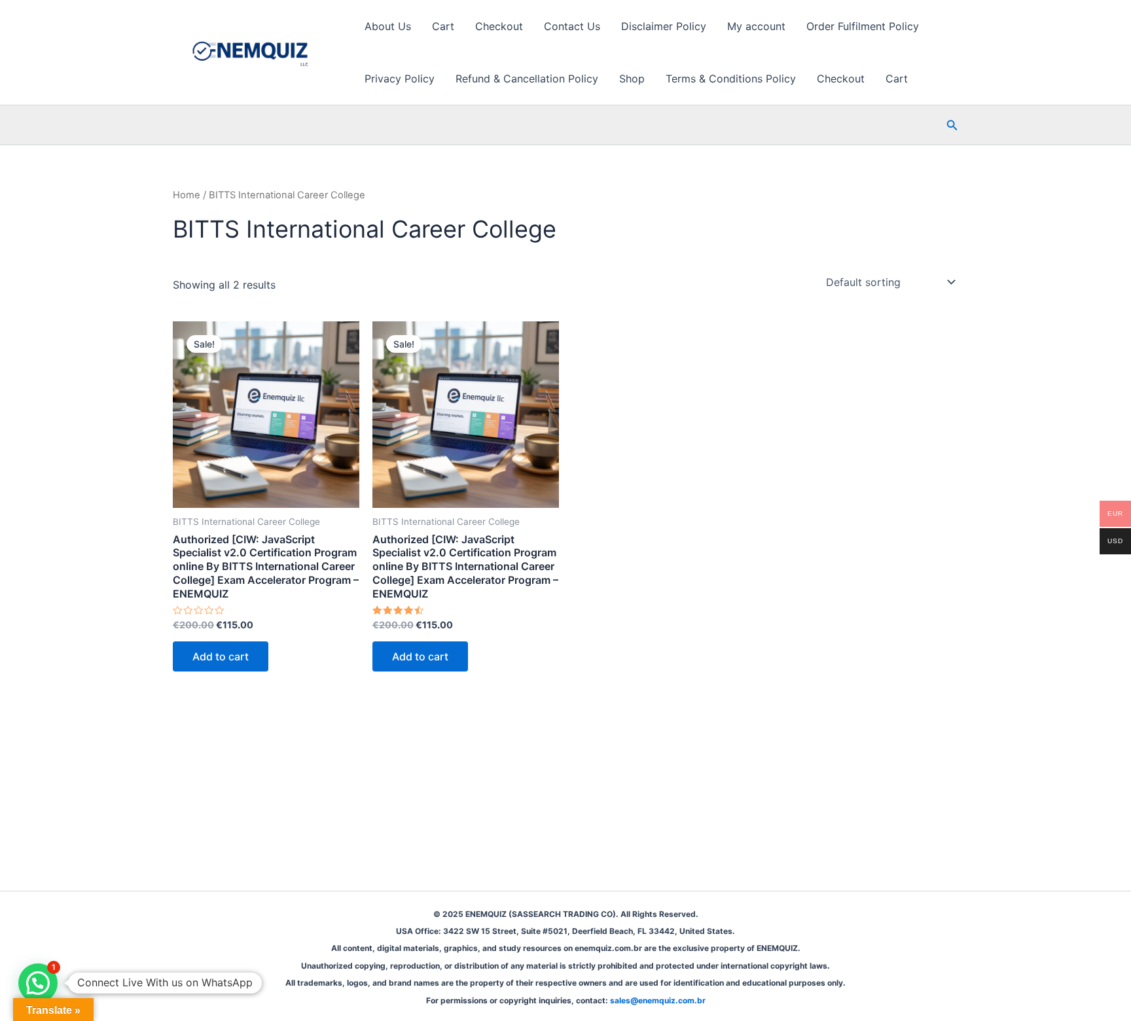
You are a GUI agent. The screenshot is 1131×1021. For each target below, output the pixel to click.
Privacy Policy (400, 78)
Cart (443, 26)
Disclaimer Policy (663, 26)
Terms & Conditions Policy (731, 78)
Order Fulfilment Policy (862, 26)
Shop (632, 78)
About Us (388, 26)
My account (756, 26)
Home (186, 195)
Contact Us (572, 26)
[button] (952, 125)
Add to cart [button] (220, 656)
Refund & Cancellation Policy (527, 78)
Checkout (499, 26)
